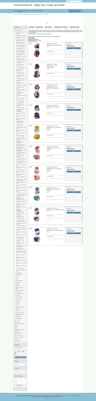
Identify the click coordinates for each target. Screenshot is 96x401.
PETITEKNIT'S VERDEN (19, 280)
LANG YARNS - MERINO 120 (20, 67)
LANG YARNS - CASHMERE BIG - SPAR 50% (20, 62)
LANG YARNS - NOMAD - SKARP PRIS (20, 70)
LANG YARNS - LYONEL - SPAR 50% (21, 263)
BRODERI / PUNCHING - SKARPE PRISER (19, 324)
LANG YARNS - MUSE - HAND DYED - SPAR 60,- (21, 150)
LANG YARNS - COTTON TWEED (20, 88)
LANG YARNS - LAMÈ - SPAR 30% (20, 165)
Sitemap (63, 396)
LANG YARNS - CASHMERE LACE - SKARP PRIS (20, 43)
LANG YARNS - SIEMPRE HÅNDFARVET (20, 156)
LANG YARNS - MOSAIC (20, 72)
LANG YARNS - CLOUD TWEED (21, 85)
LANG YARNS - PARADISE (20, 225)
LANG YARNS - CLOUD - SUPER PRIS (20, 83)
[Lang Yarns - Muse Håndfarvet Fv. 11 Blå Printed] (37, 236)
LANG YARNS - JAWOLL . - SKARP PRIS (20, 76)
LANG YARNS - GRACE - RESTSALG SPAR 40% (20, 122)
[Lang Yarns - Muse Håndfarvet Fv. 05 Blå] (37, 112)
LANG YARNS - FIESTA (19, 268)
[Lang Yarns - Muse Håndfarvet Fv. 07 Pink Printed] (37, 153)
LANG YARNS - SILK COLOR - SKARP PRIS (21, 38)
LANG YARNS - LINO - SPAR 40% (20, 255)
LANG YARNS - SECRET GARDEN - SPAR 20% (20, 238)
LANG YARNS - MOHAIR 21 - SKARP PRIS (20, 90)
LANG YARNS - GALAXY (20, 99)
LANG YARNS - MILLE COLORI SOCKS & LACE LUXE (21, 180)
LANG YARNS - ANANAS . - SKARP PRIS (20, 105)
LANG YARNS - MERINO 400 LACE (20, 177)
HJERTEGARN (17, 285)
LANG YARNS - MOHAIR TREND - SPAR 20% (20, 249)
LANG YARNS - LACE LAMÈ (20, 159)
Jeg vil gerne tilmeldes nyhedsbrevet (21, 385)
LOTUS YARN (17, 295)
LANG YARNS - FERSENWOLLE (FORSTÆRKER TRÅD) (20, 210)
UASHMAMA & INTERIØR (18, 332)
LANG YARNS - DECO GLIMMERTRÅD (19, 142)
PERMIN (16, 277)
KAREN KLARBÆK (18, 316)
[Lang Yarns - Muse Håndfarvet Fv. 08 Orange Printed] (37, 174)
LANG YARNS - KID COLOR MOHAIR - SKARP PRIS (20, 145)
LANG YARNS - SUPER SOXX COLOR (21, 202)
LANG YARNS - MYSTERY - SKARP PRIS (20, 243)
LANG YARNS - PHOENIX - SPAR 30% (20, 241)
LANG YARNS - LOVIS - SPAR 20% (20, 116)
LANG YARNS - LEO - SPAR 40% (20, 266)
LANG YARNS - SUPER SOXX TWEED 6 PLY (21, 224)
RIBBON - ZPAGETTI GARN (19, 290)
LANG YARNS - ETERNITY (20, 101)
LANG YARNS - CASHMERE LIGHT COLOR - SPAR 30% (20, 51)
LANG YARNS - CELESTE (20, 227)
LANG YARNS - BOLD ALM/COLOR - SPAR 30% (20, 216)
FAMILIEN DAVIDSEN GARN (19, 307)
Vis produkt (73, 48)
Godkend (16, 389)
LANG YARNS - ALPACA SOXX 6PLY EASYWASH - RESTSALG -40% (21, 252)
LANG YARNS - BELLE (19, 66)
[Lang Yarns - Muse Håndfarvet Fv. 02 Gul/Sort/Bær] (37, 71)
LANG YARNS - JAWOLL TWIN (21, 78)
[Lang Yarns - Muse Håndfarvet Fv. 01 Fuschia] (37, 50)
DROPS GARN (17, 275)
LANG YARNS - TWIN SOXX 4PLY (20, 114)
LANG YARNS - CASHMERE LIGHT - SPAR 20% (20, 48)
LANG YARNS (17, 33)
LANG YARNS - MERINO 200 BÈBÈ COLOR (20, 174)
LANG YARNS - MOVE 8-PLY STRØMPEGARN (20, 148)
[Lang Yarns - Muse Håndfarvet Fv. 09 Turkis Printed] (37, 194)
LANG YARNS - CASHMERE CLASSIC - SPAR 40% (20, 59)
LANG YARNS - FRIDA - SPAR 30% (20, 133)
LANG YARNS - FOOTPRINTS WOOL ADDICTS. (20, 153)
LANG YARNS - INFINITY (20, 103)
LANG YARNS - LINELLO (20, 169)
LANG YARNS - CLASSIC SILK (21, 35)
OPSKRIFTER (16, 326)
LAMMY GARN (17, 303)
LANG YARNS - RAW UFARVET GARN (21, 230)
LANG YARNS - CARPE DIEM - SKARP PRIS (21, 139)
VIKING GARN (17, 302)
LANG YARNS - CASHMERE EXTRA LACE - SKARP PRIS (20, 46)
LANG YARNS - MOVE (19, 125)
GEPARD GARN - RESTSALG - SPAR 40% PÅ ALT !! (20, 314)
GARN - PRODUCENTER (18, 30)
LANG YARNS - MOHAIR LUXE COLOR (21, 183)
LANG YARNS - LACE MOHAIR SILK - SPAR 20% (21, 162)
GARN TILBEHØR (17, 321)
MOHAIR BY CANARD (18, 298)
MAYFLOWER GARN (18, 318)
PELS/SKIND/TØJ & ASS (18, 334)
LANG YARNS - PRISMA (20, 64)
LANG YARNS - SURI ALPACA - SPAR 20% (21, 207)
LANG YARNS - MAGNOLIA (20, 98)
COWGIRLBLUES (18, 300)
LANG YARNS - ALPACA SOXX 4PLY (21, 185)
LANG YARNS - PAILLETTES (20, 193)
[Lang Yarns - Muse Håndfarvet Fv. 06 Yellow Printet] (37, 133)
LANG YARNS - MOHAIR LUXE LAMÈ (21, 191)
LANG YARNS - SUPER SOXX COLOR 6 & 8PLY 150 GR (21, 221)
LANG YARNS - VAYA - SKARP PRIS (21, 96)
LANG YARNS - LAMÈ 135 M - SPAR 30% (20, 167)
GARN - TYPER (16, 320)
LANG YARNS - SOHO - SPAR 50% (20, 261)
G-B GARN (17, 305)
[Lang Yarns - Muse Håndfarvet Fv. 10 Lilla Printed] (37, 215)
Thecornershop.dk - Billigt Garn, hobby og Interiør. (39, 5)
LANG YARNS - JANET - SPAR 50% (21, 235)
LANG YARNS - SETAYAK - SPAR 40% (20, 131)
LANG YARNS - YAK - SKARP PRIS (20, 188)
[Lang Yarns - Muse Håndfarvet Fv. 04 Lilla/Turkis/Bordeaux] (37, 92)
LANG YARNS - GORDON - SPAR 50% (20, 258)
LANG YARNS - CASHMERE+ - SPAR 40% (21, 57)
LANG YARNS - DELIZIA (20, 218)
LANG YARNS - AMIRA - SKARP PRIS (21, 128)
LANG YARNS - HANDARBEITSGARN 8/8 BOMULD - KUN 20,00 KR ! (20, 198)
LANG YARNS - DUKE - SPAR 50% (20, 232)
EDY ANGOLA (17, 282)
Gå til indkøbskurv (21, 357)
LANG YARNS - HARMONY (20, 137)
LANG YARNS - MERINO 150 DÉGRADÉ (20, 119)
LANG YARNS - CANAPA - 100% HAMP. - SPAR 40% (21, 246)
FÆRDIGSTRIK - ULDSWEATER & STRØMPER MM (19, 330)
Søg (81, 1)
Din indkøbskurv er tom (74, 10)
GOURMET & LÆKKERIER (18, 337)
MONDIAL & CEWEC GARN (19, 293)
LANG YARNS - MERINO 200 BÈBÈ (20, 172)
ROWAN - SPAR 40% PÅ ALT (19, 312)
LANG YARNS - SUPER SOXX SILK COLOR (21, 204)
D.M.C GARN (17, 310)
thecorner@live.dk (67, 395)
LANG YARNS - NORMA (20, 107)
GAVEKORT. (16, 339)
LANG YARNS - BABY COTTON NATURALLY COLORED (21, 195)
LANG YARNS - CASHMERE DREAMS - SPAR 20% (20, 54)
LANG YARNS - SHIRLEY (20, 135)
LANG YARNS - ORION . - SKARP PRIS (20, 93)
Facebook (48, 398)
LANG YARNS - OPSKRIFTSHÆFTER (19, 273)
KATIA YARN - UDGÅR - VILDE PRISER (20, 288)
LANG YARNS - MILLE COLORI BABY (21, 271)
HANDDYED (17, 284)
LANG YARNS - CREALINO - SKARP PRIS (20, 214)
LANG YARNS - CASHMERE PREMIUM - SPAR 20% (20, 40)
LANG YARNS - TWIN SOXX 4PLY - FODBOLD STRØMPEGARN (20, 110)
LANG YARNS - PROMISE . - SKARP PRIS (20, 81)
